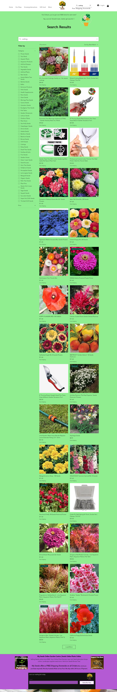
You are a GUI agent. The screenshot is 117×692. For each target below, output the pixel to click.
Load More (69, 647)
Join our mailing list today (37, 674)
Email (31, 679)
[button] (108, 6)
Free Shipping (42, 85)
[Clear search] (90, 5)
